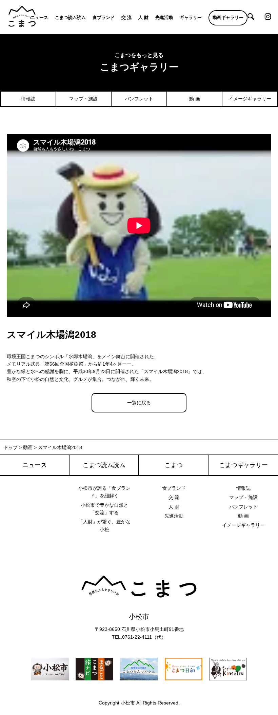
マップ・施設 (83, 98)
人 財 (143, 17)
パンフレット (139, 98)
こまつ (173, 465)
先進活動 (164, 17)
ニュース (39, 17)
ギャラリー (191, 17)
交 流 (126, 17)
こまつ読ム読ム (70, 17)
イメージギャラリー (250, 98)
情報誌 (28, 98)
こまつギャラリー (243, 465)
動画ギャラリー (228, 17)
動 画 (194, 98)
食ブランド (104, 17)
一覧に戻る (139, 402)
